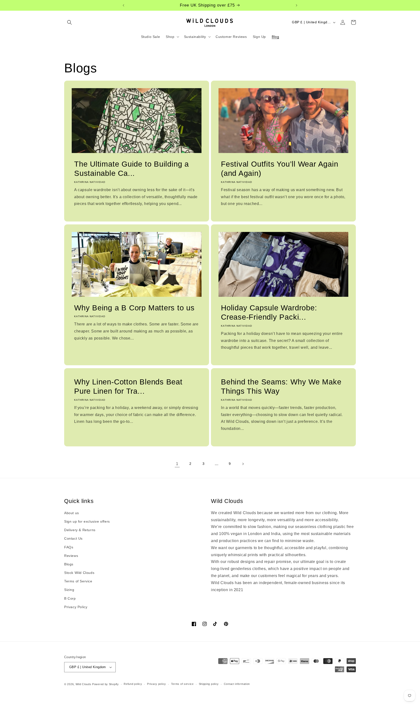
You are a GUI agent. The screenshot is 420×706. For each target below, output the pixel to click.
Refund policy (133, 683)
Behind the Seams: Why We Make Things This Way (281, 386)
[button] (69, 22)
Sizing (69, 590)
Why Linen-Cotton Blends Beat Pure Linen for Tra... (128, 386)
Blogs (68, 564)
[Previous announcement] (123, 5)
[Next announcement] (296, 5)
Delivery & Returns (80, 530)
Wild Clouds (83, 684)
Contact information (237, 683)
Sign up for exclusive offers (87, 521)
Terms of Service (78, 581)
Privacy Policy (75, 607)
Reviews (71, 556)
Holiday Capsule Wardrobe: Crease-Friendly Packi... (269, 312)
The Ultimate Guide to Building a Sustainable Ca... (131, 169)
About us (71, 513)
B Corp (70, 598)
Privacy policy (156, 683)
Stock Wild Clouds (79, 573)
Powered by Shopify (105, 684)
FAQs (68, 547)
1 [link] (177, 464)
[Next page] (242, 464)
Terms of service (182, 683)
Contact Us (73, 538)
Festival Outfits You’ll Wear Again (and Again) (279, 169)
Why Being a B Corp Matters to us (134, 308)
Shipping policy (209, 683)
